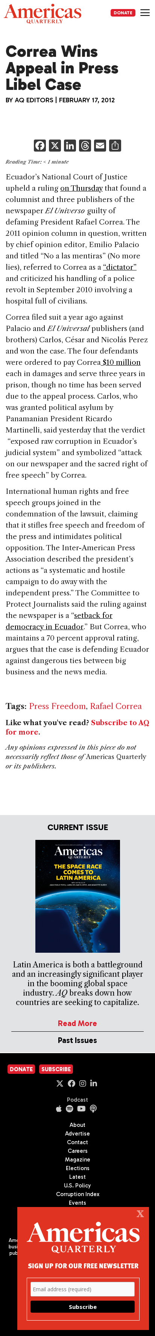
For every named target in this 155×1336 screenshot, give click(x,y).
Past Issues (77, 1040)
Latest (77, 1177)
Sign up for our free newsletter (83, 1265)
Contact (77, 1142)
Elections (78, 1168)
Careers (78, 1151)
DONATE (123, 13)
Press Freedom (57, 706)
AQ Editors (34, 100)
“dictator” (120, 267)
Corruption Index (77, 1194)
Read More (77, 1023)
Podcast (77, 1099)
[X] (54, 146)
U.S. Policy (77, 1185)
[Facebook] (39, 146)
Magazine (77, 1159)
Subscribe (56, 1069)
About (77, 1125)
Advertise (77, 1133)
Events (77, 1202)
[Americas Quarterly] (42, 13)
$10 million (121, 362)
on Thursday (81, 188)
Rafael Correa (116, 706)
